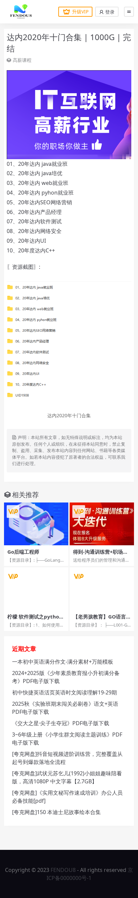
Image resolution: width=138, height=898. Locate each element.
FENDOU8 (63, 870)
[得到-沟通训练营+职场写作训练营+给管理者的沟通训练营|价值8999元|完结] (102, 523)
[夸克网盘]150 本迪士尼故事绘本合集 (56, 812)
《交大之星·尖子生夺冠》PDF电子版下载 (60, 723)
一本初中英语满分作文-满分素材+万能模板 (62, 661)
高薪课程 (22, 60)
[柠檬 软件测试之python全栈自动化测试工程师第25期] (36, 588)
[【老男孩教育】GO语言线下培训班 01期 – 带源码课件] (102, 588)
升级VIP (80, 11)
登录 (109, 12)
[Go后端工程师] (36, 523)
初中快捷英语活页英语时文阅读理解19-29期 (64, 692)
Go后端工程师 (23, 551)
